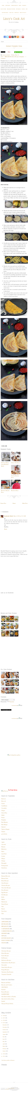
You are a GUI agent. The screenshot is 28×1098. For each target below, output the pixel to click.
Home (3, 5)
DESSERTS (4, 933)
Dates (2, 851)
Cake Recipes (4, 883)
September (5, 1032)
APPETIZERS (4, 921)
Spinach (3, 827)
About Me (11, 12)
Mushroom (4, 902)
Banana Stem (4, 878)
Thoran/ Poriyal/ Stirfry (7, 1003)
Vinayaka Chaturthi (6, 974)
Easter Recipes (5, 955)
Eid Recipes (4, 958)
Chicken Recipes (5, 885)
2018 (4, 1015)
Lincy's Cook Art (10, 1088)
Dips (26, 9)
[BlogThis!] (3, 446)
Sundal (3, 1001)
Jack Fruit (3, 854)
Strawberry (4, 868)
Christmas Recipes (6, 951)
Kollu (2, 897)
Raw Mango (4, 824)
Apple (3, 842)
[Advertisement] (14, 574)
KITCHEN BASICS (6, 938)
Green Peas (4, 813)
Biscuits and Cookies (6, 985)
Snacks (23, 9)
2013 (4, 1056)
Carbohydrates (14, 5)
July (4, 1036)
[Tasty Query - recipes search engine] (12, 791)
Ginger (3, 810)
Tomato (3, 831)
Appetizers (7, 5)
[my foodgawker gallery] (14, 755)
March (4, 1046)
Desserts (24, 5)
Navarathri (4, 965)
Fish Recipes (4, 895)
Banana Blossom (5, 876)
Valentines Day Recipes (7, 972)
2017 (4, 1018)
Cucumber (4, 808)
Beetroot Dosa (14, 490)
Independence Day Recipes (8, 962)
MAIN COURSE (5, 940)
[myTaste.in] (4, 791)
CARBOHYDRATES (6, 931)
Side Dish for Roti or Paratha (8, 996)
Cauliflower (4, 806)
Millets (3, 899)
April (4, 1044)
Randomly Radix (8, 516)
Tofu (2, 913)
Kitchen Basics (5, 12)
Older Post (24, 503)
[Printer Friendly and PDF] (18, 52)
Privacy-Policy (23, 12)
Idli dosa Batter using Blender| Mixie (5, 464)
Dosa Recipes (15, 56)
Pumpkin (22, 56)
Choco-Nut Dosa (15, 462)
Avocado (3, 844)
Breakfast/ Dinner (11, 9)
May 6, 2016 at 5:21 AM (19, 516)
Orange (3, 861)
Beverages (18, 9)
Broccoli (3, 801)
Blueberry (4, 849)
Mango (3, 858)
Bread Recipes (5, 880)
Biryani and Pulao (5, 982)
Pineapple (3, 863)
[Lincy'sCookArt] (14, 18)
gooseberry (4, 834)
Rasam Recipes (5, 992)
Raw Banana (4, 822)
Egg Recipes (4, 892)
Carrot (3, 803)
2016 (4, 1020)
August (4, 1034)
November (5, 1027)
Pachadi (3, 989)
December (5, 1025)
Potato (3, 817)
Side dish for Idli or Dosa (7, 999)
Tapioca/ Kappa (5, 829)
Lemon (3, 856)
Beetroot (3, 799)
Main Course (3, 9)
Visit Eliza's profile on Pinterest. (8, 1060)
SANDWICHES (5, 994)
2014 (4, 1053)
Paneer (3, 909)
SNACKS (3, 943)
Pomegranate (4, 865)
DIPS (2, 935)
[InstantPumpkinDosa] (14, 46)
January (4, 1051)
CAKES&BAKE (5, 928)
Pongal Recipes (5, 969)
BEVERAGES (4, 924)
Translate (11, 702)
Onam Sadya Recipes (6, 967)
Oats (2, 906)
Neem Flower (4, 904)
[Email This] (2, 446)
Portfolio (16, 12)
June (4, 1039)
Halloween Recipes (6, 960)
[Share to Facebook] (6, 446)
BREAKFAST (8, 56)
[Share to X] (5, 446)
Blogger (7, 1089)
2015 (4, 1022)
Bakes (20, 5)
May (4, 1041)
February (5, 1048)
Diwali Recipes (5, 953)
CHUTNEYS (4, 987)
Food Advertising (14, 705)
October (4, 1029)
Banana (3, 847)
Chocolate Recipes (6, 888)
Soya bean (4, 911)
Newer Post (3, 503)
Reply (5, 529)
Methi (2, 815)
